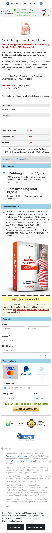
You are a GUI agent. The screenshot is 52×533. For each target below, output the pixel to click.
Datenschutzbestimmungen (16, 456)
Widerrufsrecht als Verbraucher (23, 461)
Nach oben (5, 506)
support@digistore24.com (31, 481)
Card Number (8, 383)
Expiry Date (8, 393)
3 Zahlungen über (26, 173)
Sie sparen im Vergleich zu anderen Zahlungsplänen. (24, 197)
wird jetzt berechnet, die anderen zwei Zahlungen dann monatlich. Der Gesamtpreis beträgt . (26, 179)
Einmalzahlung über (22, 190)
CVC (36, 393)
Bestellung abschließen (26, 408)
